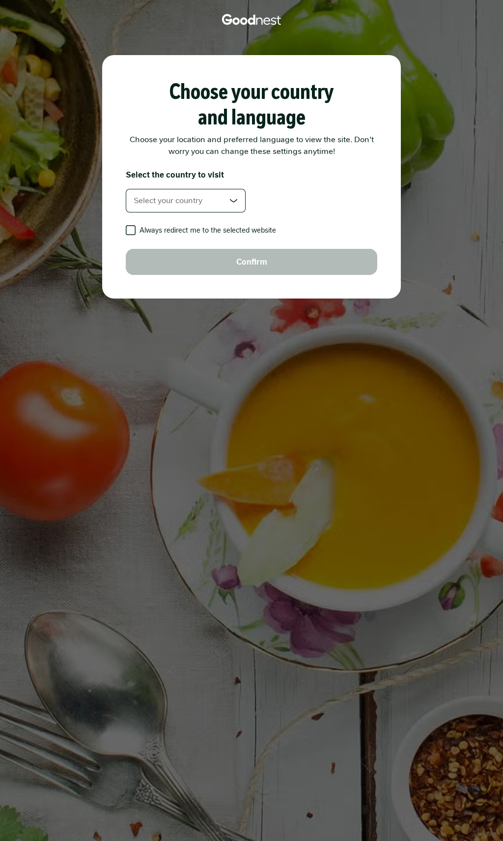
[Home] (251, 19)
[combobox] (186, 200)
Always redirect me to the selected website (208, 230)
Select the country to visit (175, 175)
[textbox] (186, 200)
